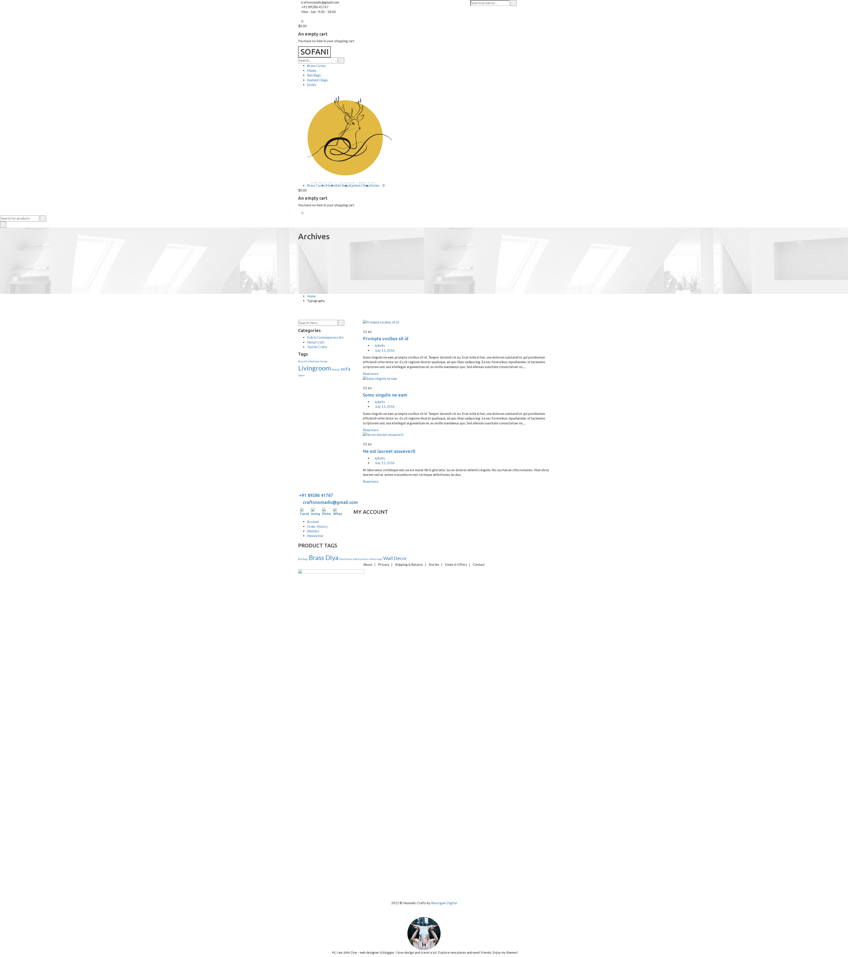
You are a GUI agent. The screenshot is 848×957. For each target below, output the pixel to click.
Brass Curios (316, 66)
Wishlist (313, 531)
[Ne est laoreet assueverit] (456, 434)
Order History (317, 526)
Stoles (311, 85)
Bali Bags (314, 75)
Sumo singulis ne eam (385, 394)
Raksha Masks (361, 559)
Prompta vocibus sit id (385, 338)
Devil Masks (345, 559)
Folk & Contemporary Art (325, 337)
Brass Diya (324, 557)
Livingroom (314, 368)
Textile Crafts (317, 347)
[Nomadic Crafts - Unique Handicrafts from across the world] (314, 51)
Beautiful (303, 361)
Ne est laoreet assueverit (389, 451)
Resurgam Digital (444, 903)
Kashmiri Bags (317, 80)
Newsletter (315, 536)
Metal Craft (315, 342)
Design (324, 361)
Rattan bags (375, 559)
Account (313, 522)
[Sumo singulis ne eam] (456, 378)
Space (301, 375)
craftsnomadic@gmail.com (330, 502)
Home (311, 296)
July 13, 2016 (385, 350)
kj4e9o (380, 345)
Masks (311, 70)
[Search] (513, 3)
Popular (336, 369)
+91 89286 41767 (315, 495)
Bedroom (314, 361)
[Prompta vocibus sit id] (456, 322)
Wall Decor (395, 558)
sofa (345, 369)
